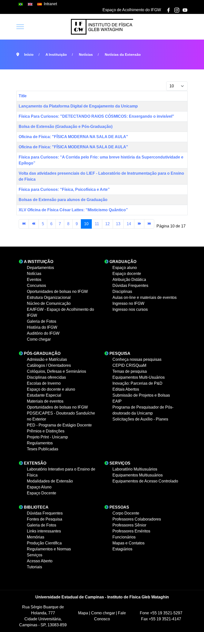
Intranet (50, 4)
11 (97, 224)
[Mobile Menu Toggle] (20, 26)
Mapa (83, 613)
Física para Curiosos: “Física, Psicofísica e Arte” (64, 189)
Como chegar (103, 613)
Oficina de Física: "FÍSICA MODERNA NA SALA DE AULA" (73, 137)
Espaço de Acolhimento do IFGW (131, 10)
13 (118, 224)
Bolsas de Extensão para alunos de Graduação (63, 200)
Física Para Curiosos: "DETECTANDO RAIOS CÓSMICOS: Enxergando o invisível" (96, 116)
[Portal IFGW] (102, 27)
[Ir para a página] (24, 224)
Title (23, 96)
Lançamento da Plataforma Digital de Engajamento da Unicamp (78, 106)
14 (129, 224)
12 (107, 224)
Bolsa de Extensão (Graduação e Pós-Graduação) (65, 126)
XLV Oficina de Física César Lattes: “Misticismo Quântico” (73, 210)
